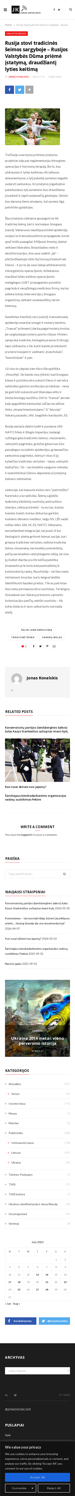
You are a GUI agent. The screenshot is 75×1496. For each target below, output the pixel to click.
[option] (37, 1018)
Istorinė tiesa (17, 1103)
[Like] (15, 1395)
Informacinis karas (22, 1142)
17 (9, 1282)
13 (37, 1274)
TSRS (12, 1184)
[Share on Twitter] (19, 90)
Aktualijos (15, 1084)
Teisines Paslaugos (21, 1174)
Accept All (37, 1477)
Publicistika (16, 1133)
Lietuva (16, 1152)
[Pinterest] (47, 646)
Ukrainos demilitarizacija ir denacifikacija (33, 1204)
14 (46, 1274)
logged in (27, 834)
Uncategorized (16, 33)
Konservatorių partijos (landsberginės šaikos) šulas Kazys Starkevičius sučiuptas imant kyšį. (36, 729)
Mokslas (14, 1123)
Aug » (16, 1303)
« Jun (8, 1303)
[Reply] (6, 1395)
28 (46, 1289)
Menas (13, 1113)
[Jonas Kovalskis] (26, 9)
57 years (64, 1395)
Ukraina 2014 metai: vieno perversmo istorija (37, 1041)
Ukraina (37, 1030)
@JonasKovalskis (18, 1409)
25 (19, 1289)
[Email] (54, 646)
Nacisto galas (13, 963)
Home (8, 24)
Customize (19, 1488)
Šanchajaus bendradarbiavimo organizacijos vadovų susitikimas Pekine (35, 797)
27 (37, 1289)
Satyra (15, 1093)
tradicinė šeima (23, 637)
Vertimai (14, 1223)
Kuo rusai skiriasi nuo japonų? (25, 787)
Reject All (54, 1488)
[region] (37, 1468)
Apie (8, 1435)
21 (46, 1282)
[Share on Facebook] (9, 90)
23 (65, 1282)
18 (19, 1282)
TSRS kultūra (17, 1194)
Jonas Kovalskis (19, 76)
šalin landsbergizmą (36, 629)
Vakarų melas (52, 637)
